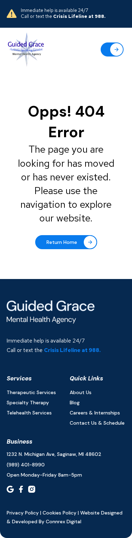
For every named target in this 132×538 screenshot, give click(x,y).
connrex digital (63, 521)
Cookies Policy (59, 513)
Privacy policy (23, 513)
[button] (112, 49)
